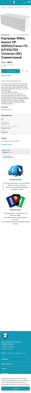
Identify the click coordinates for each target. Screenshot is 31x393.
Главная (3, 7)
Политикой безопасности (22, 384)
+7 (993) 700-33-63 (7, 347)
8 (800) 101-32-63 (7, 349)
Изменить (10, 152)
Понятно (15, 388)
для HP (27, 7)
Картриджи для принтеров (15, 7)
